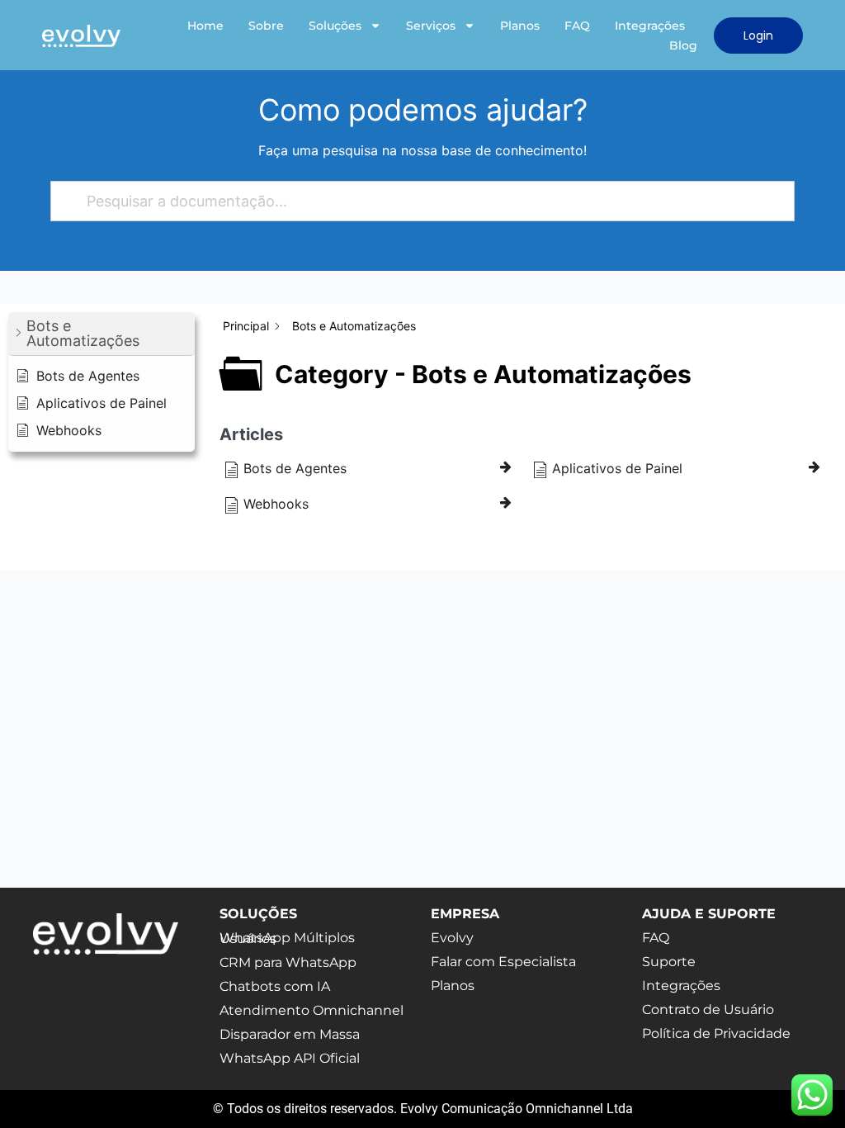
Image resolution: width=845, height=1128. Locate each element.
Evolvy (452, 938)
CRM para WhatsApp (288, 962)
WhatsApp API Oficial (290, 1058)
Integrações (650, 25)
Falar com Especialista (503, 961)
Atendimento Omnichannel (312, 1010)
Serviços (431, 25)
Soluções (335, 25)
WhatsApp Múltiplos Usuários (287, 938)
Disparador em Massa (290, 1034)
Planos (520, 25)
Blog (683, 45)
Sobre (266, 25)
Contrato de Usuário (708, 1009)
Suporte (669, 961)
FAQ (577, 25)
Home (205, 25)
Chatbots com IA (275, 986)
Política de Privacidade (716, 1033)
